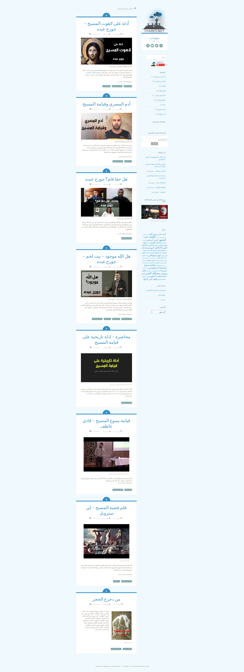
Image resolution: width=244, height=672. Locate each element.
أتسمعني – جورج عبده (158, 192)
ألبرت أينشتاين (146, 234)
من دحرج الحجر (106, 599)
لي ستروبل (116, 581)
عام (164, 105)
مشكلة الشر (153, 273)
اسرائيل (163, 237)
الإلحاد (163, 86)
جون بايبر (164, 255)
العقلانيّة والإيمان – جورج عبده (156, 187)
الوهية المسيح (127, 86)
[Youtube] (152, 45)
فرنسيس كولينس (160, 265)
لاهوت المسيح (157, 271)
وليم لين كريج (150, 278)
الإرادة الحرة (158, 237)
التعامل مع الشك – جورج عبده (156, 171)
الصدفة (148, 243)
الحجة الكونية (155, 242)
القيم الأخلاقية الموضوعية (155, 247)
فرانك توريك (146, 263)
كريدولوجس (154, 267)
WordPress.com (143, 666)
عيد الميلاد (152, 263)
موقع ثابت (154, 38)
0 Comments (95, 34)
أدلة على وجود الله (159, 77)
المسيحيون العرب (159, 95)
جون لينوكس (154, 255)
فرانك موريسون (126, 649)
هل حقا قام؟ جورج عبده (106, 179)
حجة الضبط (145, 255)
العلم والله (162, 91)
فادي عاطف (127, 489)
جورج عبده (105, 34)
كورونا (164, 270)
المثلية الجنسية (152, 250)
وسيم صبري (162, 279)
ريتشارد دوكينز (160, 260)
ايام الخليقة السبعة (155, 253)
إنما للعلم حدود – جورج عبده (156, 183)
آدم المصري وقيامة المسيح (106, 104)
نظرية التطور (155, 276)
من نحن (163, 300)
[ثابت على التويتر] (156, 45)
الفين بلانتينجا (157, 245)
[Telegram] (148, 45)
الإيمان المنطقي (153, 240)
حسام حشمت (153, 258)
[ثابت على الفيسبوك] (161, 45)
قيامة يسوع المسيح (116, 86)
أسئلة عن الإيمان (160, 81)
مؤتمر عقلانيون (150, 271)
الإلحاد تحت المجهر (154, 238)
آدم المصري (127, 161)
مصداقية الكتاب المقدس (93, 72)
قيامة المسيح (161, 109)
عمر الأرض (159, 262)
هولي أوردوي (146, 276)
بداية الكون (145, 253)
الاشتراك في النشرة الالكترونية (155, 290)
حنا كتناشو (148, 258)
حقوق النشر (161, 295)
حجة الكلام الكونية (162, 258)
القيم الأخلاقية (147, 245)
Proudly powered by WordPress (108, 666)
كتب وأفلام (162, 114)
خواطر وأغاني (161, 100)
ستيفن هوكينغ (151, 260)
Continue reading (124, 82)
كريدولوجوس (145, 268)
